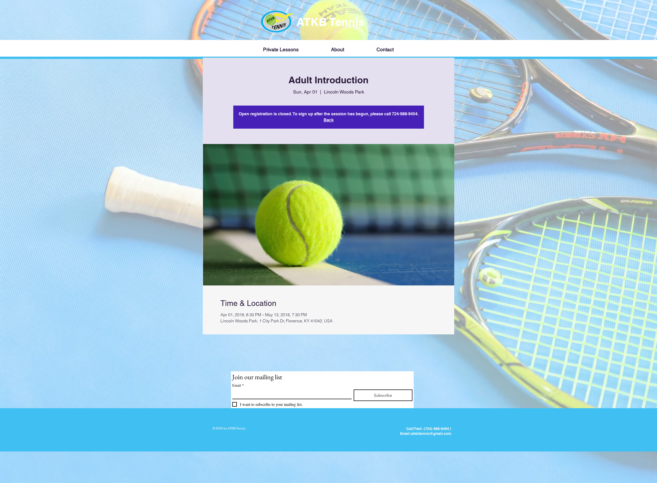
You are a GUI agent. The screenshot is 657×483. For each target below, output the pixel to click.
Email (238, 385)
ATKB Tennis (332, 21)
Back (329, 120)
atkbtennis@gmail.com (431, 433)
